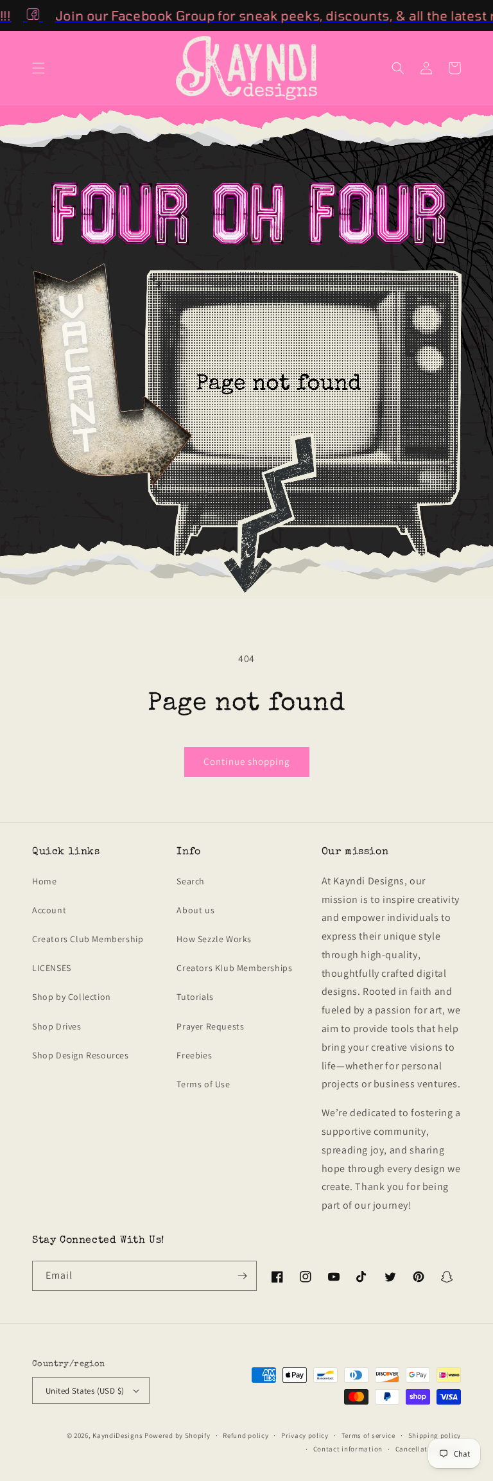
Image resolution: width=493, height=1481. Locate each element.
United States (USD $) (85, 1390)
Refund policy (245, 1435)
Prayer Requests (210, 1026)
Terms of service (368, 1435)
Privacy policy (305, 1435)
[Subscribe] (242, 1276)
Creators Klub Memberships (234, 968)
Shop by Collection (71, 997)
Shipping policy (435, 1435)
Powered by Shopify (177, 1435)
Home (44, 881)
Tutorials (195, 997)
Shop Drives (57, 1026)
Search (191, 881)
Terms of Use (203, 1084)
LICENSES (51, 968)
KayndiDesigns (117, 1435)
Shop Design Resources (80, 1055)
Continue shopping (246, 761)
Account (49, 910)
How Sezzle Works (214, 939)
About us (195, 910)
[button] (38, 68)
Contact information (348, 1448)
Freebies (194, 1055)
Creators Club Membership (87, 939)
